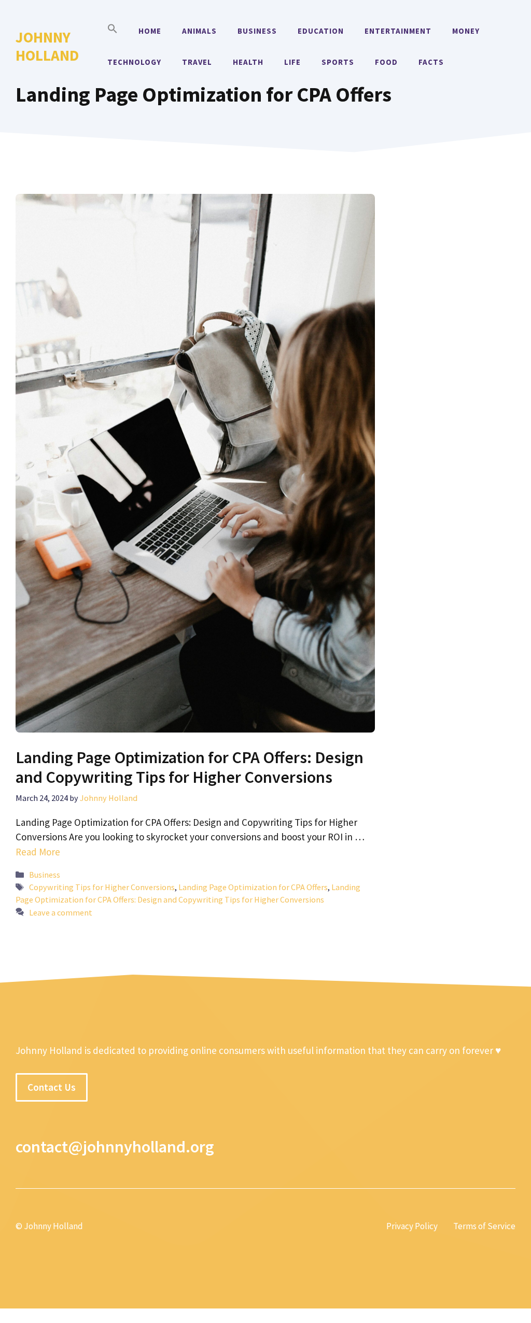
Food (386, 62)
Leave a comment (60, 912)
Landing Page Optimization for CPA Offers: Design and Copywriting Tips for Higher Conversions (190, 767)
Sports (338, 62)
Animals (199, 31)
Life (292, 62)
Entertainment (398, 31)
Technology (134, 62)
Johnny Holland (47, 46)
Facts (431, 62)
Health (248, 62)
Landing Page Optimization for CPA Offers (253, 887)
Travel (197, 62)
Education (321, 31)
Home (149, 31)
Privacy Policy (412, 1226)
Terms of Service (484, 1226)
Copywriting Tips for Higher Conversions (102, 887)
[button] (112, 31)
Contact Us (51, 1087)
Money (466, 31)
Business (257, 31)
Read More (38, 852)
